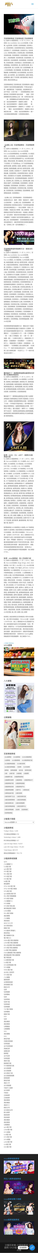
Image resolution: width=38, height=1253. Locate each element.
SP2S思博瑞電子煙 (10, 965)
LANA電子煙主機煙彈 (11, 943)
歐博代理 (22, 493)
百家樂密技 (15, 282)
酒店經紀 (7, 921)
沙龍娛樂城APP (28, 780)
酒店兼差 (7, 1021)
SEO (5, 1016)
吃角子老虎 (22, 582)
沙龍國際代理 (8, 777)
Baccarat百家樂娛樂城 (11, 154)
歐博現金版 (10, 498)
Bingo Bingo (22, 563)
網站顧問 (7, 884)
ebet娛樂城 (23, 154)
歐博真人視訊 (21, 500)
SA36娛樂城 (22, 469)
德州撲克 (14, 605)
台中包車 (7, 1056)
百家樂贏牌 (27, 311)
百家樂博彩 (29, 48)
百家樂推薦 (29, 53)
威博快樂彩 (16, 488)
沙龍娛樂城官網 (9, 787)
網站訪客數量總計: (10, 853)
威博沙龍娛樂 (18, 595)
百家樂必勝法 (12, 53)
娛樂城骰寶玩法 (9, 387)
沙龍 (28, 500)
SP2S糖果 (7, 967)
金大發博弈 (11, 75)
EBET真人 (7, 466)
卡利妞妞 (19, 580)
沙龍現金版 (26, 790)
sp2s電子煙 (7, 869)
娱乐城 (19, 168)
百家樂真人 (22, 185)
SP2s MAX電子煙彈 (10, 889)
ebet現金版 (19, 464)
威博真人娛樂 (16, 166)
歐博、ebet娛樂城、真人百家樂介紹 (17, 558)
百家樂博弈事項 (19, 48)
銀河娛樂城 (24, 77)
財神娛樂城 (12, 72)
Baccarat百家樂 (23, 43)
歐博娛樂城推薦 (11, 389)
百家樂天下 (7, 50)
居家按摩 (7, 1115)
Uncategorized (26, 570)
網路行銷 (7, 928)
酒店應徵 (7, 1024)
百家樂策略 (27, 302)
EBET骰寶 (11, 568)
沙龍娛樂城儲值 (20, 783)
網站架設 (7, 933)
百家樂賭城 (22, 60)
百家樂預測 (14, 65)
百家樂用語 (18, 297)
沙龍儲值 (19, 773)
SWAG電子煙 (8, 970)
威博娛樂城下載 (13, 592)
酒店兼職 (7, 916)
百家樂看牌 (24, 55)
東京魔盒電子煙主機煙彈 (12, 955)
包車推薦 (7, 992)
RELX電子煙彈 (8, 913)
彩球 (9, 605)
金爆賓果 (7, 77)
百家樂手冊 (27, 289)
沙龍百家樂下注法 (10, 796)
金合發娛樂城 (21, 72)
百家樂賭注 (15, 193)
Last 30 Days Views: (11, 844)
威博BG (21, 587)
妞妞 (18, 481)
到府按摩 (7, 1117)
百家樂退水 (18, 63)
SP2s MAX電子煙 (9, 886)
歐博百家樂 (26, 168)
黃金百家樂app (13, 80)
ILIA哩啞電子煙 (9, 960)
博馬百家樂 (11, 161)
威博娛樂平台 (23, 486)
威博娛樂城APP (19, 483)
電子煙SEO (7, 938)
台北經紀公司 (8, 1110)
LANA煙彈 (7, 911)
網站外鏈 (7, 1039)
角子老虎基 (27, 515)
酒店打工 (7, 1105)
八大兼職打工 (8, 864)
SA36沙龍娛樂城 (26, 757)
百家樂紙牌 (12, 188)
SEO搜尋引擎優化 (10, 930)
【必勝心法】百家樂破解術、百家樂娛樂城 (19, 146)
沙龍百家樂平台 (21, 806)
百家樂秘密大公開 (16, 302)
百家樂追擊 (10, 63)
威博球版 (26, 595)
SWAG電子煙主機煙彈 (11, 940)
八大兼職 (7, 918)
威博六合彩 (12, 590)
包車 (5, 989)
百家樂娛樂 (15, 50)
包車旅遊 (7, 1004)
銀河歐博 (15, 520)
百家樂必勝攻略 (25, 287)
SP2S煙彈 (7, 903)
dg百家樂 (9, 45)
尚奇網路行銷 (8, 985)
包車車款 (7, 999)
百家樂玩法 (29, 294)
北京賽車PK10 (25, 474)
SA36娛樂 (13, 469)
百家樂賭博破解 (21, 306)
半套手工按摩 (8, 1088)
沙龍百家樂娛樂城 (12, 265)
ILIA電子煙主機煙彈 (10, 950)
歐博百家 (17, 498)
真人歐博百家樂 (24, 65)
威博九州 (24, 481)
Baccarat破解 (24, 257)
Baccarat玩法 (12, 43)
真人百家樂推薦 (25, 67)
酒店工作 (7, 1083)
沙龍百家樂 (29, 389)
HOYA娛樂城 (25, 466)
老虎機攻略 (25, 70)
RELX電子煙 (8, 874)
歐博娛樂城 (28, 605)
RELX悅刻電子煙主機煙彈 (12, 945)
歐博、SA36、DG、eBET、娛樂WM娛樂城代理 (18, 456)
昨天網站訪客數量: (10, 840)
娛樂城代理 (14, 597)
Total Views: (8, 850)
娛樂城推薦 (12, 168)
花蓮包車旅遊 (8, 1041)
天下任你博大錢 (22, 478)
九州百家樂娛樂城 (22, 156)
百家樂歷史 (21, 294)
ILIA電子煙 (7, 867)
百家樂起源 (14, 314)
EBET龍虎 (18, 568)
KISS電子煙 (7, 871)
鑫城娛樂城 (22, 520)
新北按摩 (7, 1112)
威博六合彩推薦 (22, 590)
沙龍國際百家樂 (13, 503)
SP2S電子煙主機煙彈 (11, 948)
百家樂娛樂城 (26, 176)
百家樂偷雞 (12, 270)
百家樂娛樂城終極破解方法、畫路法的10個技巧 (18, 250)
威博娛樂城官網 (24, 592)
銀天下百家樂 (15, 77)
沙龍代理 (11, 773)
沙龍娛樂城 (22, 503)
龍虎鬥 (11, 523)
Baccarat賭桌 (8, 260)
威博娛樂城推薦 (13, 486)
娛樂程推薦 (18, 387)
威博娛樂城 (10, 483)
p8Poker (7, 469)
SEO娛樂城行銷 (9, 1066)
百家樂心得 (10, 181)
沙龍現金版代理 (9, 793)
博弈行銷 (7, 1061)
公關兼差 (7, 1026)
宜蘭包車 (7, 1051)
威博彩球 (9, 488)
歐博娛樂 (28, 493)
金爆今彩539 (27, 518)
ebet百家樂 (28, 464)
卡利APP (17, 476)
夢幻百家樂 (27, 161)
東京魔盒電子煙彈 (10, 908)
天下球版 (28, 585)
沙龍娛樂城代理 (9, 783)
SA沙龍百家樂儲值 (10, 767)
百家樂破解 (11, 58)
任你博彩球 (28, 575)
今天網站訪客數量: (10, 834)
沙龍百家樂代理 (21, 796)
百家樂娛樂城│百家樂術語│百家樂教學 (18, 38)
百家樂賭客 (18, 309)
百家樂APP (18, 171)
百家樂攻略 (7, 55)
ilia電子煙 (7, 881)
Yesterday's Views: (10, 837)
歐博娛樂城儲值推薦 (21, 607)
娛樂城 (6, 168)
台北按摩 (7, 1090)
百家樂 (15, 45)
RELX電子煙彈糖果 (10, 896)
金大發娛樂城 (20, 75)
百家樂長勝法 (27, 63)
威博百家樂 (7, 166)
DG (19, 461)
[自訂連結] (32, 1247)
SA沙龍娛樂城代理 (27, 760)
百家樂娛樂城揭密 (23, 277)
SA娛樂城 (12, 471)
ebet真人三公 (15, 466)
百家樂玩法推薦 (9, 297)
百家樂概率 (24, 183)
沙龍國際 (26, 773)
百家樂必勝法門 (17, 289)
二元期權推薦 (26, 573)
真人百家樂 (15, 67)
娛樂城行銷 (7, 1063)
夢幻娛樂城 (19, 161)
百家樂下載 (26, 171)
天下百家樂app (15, 163)
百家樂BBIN (26, 267)
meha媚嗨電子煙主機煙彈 (12, 953)
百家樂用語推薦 (28, 297)
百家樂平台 (24, 50)
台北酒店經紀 (8, 926)
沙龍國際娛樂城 (18, 777)
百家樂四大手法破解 (14, 176)
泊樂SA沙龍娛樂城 (12, 40)
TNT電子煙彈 (8, 1009)
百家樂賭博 (14, 60)
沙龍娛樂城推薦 (9, 790)
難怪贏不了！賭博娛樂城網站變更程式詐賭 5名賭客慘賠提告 (19, 374)
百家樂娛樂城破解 (21, 178)
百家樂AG (9, 267)
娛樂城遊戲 (18, 384)
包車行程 (7, 1002)
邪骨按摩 (7, 1078)
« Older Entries (9, 643)
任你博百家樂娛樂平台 (16, 158)
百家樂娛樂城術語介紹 (21, 279)
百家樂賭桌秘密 (9, 311)
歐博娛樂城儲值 (16, 496)
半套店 (6, 1093)
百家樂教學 (15, 55)
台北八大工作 (8, 923)
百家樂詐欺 (10, 190)
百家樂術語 (19, 58)
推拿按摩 (7, 980)
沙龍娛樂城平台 (20, 787)
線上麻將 (24, 612)
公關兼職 (7, 1029)
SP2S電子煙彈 (8, 898)
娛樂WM (24, 488)
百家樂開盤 (14, 319)
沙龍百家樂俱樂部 (10, 800)
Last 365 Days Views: (11, 847)
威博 (16, 587)
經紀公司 (7, 987)
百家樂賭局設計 (28, 309)
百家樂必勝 (26, 181)
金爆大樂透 (29, 75)
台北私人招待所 (9, 972)
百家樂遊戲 (26, 316)
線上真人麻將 (12, 515)
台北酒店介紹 (8, 1073)
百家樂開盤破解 (24, 319)
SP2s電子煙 (8, 891)
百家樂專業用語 (25, 282)
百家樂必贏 (21, 53)
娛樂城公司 (23, 382)
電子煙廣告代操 (9, 935)
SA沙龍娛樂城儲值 (10, 764)
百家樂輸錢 (22, 314)
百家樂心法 (18, 181)
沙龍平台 (18, 790)
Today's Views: (9, 831)
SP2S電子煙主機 (9, 906)
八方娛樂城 (7, 578)
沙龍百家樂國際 (20, 803)
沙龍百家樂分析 (9, 803)
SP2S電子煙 (8, 876)
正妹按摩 (7, 1095)
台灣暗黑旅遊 (8, 982)
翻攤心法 (20, 515)
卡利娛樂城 (24, 476)
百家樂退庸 (10, 316)
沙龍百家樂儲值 (21, 800)
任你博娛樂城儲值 (18, 575)
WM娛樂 (9, 474)
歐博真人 (13, 500)
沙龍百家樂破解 (24, 265)
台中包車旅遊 (8, 1046)
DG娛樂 (23, 461)
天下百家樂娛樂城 (27, 163)
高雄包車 (7, 1048)
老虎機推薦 (17, 70)
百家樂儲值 (22, 45)
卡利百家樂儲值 (11, 478)
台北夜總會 (7, 1068)
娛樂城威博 (10, 600)
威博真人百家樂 (27, 166)
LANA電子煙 (8, 1130)
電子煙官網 (7, 957)
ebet (28, 461)
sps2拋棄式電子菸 (10, 894)
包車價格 (7, 994)
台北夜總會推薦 (9, 1076)
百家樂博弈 (10, 48)
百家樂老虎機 (21, 188)
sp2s (5, 862)
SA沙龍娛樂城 (20, 471)
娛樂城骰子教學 (28, 384)
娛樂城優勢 (15, 382)
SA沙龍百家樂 (21, 764)
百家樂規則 (27, 58)
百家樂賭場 (26, 190)
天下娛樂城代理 (11, 481)
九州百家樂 (11, 156)
